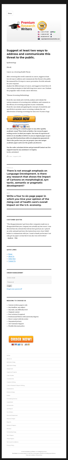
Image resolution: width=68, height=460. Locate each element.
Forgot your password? (14, 289)
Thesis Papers (10, 438)
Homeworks (10, 405)
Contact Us (12, 261)
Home (10, 254)
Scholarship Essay (11, 432)
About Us (11, 256)
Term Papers (10, 435)
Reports (9, 422)
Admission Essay (11, 362)
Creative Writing (11, 382)
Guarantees (10, 402)
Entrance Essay (11, 392)
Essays (8, 395)
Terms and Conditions (12, 442)
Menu (10, 13)
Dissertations (10, 388)
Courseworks (10, 378)
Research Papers (11, 425)
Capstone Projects (12, 372)
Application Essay (11, 365)
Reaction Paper (11, 418)
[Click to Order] (29, 121)
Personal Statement (12, 415)
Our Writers (10, 412)
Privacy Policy (10, 445)
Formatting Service (12, 398)
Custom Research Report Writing (16, 385)
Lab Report (10, 408)
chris (10, 156)
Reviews (9, 428)
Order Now (12, 259)
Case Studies (10, 375)
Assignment (10, 368)
